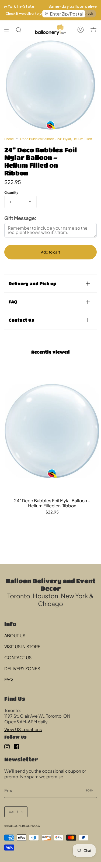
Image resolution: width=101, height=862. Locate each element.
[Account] (80, 29)
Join (89, 790)
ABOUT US (14, 635)
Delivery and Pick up (32, 283)
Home (9, 139)
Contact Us (21, 319)
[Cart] (93, 29)
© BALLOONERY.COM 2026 (22, 825)
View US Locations (23, 729)
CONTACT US (18, 657)
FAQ (13, 301)
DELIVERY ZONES (22, 668)
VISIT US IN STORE (22, 646)
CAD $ (14, 811)
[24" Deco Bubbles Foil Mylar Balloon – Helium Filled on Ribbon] (52, 431)
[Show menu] (8, 29)
